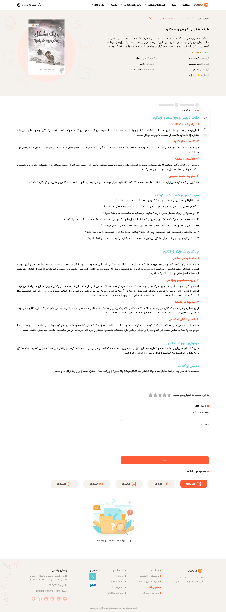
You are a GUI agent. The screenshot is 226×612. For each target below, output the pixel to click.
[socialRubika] (33, 599)
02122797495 (54, 585)
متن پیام (205, 424)
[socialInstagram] (59, 599)
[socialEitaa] (40, 599)
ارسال (164, 460)
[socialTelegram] (65, 599)
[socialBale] (46, 599)
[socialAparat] (52, 599)
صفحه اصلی (203, 18)
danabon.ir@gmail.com (47, 591)
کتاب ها (189, 18)
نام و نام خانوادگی (201, 412)
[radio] (169, 395)
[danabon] (201, 4)
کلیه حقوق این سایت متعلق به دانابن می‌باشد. (113, 608)
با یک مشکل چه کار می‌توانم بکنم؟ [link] (164, 18)
